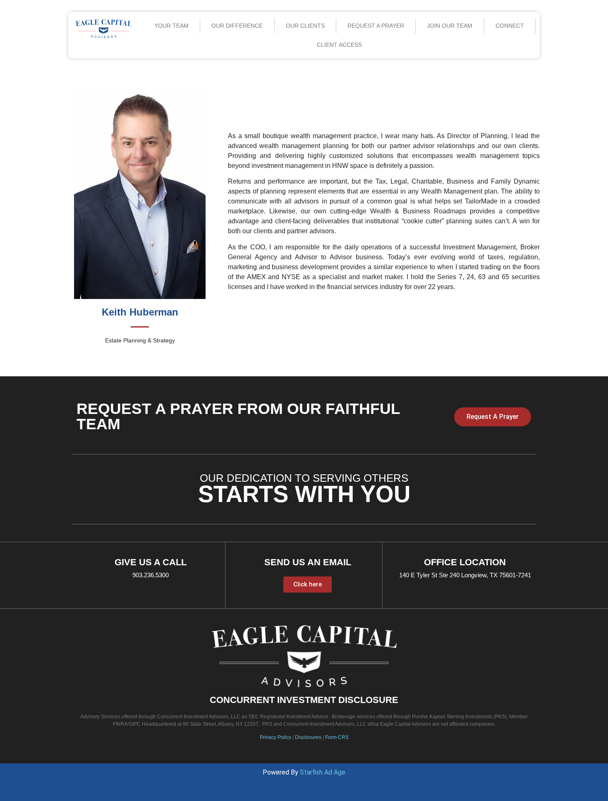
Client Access (339, 44)
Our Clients (305, 25)
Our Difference (237, 25)
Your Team (171, 25)
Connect (509, 25)
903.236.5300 (150, 575)
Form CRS (337, 737)
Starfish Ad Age (322, 772)
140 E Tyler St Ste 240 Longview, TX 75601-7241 (465, 575)
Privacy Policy (275, 737)
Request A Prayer (375, 25)
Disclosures (308, 737)
